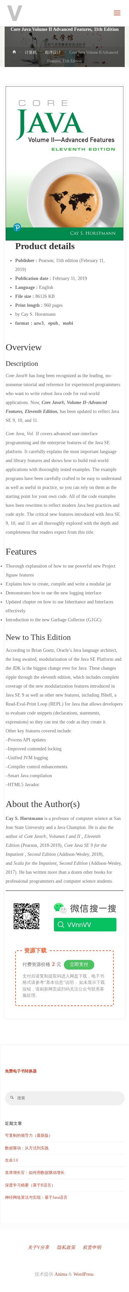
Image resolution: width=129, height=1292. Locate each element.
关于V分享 (38, 1247)
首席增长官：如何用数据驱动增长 (34, 1172)
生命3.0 (11, 1160)
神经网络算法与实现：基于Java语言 (36, 1197)
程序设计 (53, 52)
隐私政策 (66, 1247)
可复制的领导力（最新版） (29, 1135)
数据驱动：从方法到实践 (27, 1148)
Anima (60, 1274)
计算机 (31, 52)
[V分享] (15, 13)
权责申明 (92, 1247)
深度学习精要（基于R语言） (30, 1185)
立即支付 (79, 964)
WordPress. (84, 1274)
